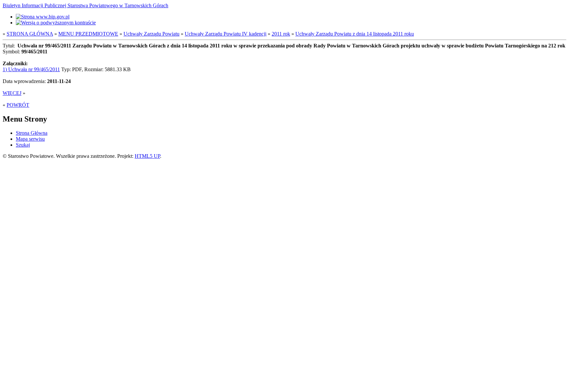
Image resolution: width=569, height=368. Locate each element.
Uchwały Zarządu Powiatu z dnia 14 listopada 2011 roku (354, 34)
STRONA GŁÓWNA (30, 34)
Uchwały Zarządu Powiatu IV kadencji (225, 34)
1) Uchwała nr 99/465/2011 (31, 69)
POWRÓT (18, 105)
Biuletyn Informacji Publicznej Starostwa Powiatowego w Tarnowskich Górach (85, 5)
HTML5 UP (147, 156)
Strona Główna (31, 133)
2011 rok (281, 34)
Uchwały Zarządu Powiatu (151, 34)
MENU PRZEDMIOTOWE (88, 34)
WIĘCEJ (12, 93)
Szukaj (23, 145)
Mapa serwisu (30, 139)
